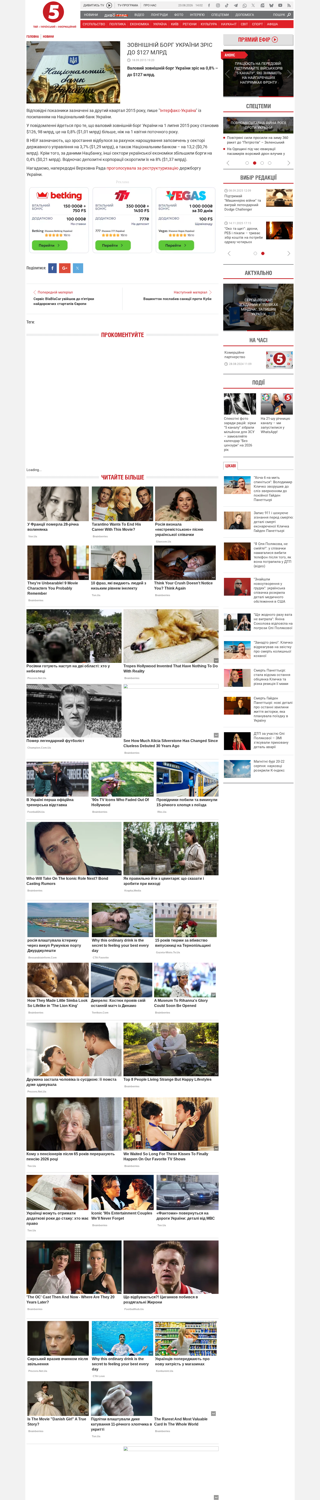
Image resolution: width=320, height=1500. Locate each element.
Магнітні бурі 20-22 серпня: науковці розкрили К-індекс (269, 765)
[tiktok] (226, 5)
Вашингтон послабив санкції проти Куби (177, 299)
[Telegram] (235, 5)
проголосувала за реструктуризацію (143, 168)
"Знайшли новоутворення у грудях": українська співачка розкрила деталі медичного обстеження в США (269, 590)
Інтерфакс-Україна (178, 110)
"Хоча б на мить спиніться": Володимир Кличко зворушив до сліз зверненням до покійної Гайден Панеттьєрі (273, 488)
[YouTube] (280, 5)
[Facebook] (209, 5)
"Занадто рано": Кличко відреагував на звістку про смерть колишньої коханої (273, 649)
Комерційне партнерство (234, 354)
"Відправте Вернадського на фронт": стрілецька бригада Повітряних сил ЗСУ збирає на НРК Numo (240, 239)
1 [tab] (240, 96)
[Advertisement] (122, 218)
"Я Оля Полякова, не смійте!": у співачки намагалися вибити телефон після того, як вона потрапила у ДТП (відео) (272, 555)
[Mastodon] (262, 5)
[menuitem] (90, 15)
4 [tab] (269, 163)
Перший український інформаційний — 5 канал (53, 15)
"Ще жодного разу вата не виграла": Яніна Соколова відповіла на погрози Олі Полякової (273, 621)
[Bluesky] (271, 5)
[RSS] (289, 5)
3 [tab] (262, 163)
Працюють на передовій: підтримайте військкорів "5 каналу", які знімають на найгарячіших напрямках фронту (243, 209)
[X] (253, 5)
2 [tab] (276, 96)
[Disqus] (122, 407)
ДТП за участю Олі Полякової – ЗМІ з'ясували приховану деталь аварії (271, 740)
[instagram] (217, 5)
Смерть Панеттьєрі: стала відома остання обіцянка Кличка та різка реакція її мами (272, 677)
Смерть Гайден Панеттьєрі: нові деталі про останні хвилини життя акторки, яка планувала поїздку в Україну (273, 709)
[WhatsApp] (244, 5)
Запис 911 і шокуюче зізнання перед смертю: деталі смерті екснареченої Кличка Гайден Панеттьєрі (274, 522)
